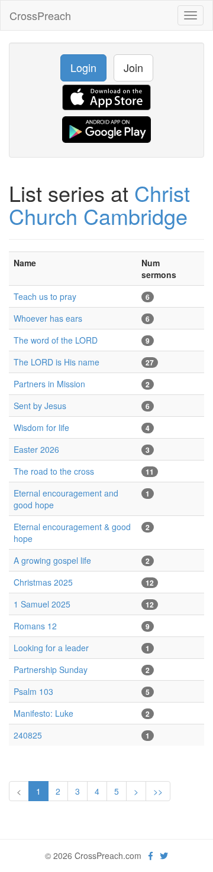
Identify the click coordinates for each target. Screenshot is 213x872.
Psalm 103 (33, 691)
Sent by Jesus (40, 405)
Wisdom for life (41, 427)
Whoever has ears (48, 318)
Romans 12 (35, 626)
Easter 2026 (36, 449)
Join (133, 67)
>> (158, 791)
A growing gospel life (52, 560)
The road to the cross (54, 471)
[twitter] (164, 855)
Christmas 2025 (43, 582)
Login (83, 67)
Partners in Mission (49, 384)
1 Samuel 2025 (42, 604)
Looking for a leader (51, 648)
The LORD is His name (56, 362)
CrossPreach (40, 15)
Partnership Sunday (51, 669)
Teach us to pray (45, 296)
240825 (28, 735)
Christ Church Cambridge (99, 204)
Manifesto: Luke (43, 713)
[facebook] (151, 855)
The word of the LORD (56, 340)
